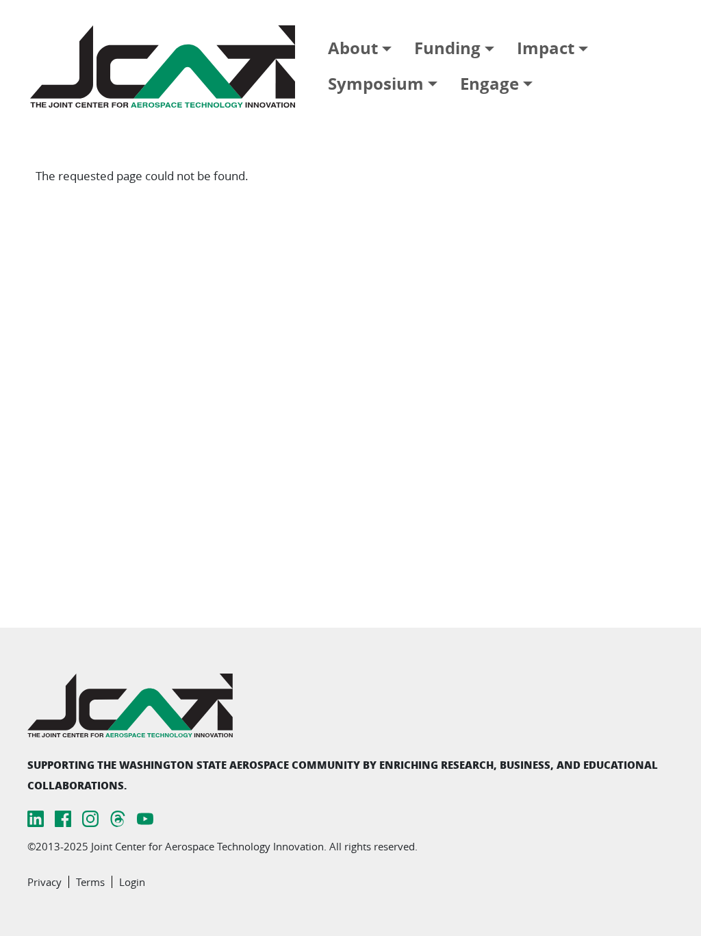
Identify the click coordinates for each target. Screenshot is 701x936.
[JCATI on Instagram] (90, 817)
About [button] (353, 48)
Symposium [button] (376, 84)
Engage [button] (489, 84)
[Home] (168, 66)
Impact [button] (545, 48)
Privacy (44, 882)
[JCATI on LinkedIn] (35, 817)
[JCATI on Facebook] (63, 817)
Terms (90, 882)
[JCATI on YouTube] (145, 817)
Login (132, 882)
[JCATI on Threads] (118, 817)
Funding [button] (447, 48)
